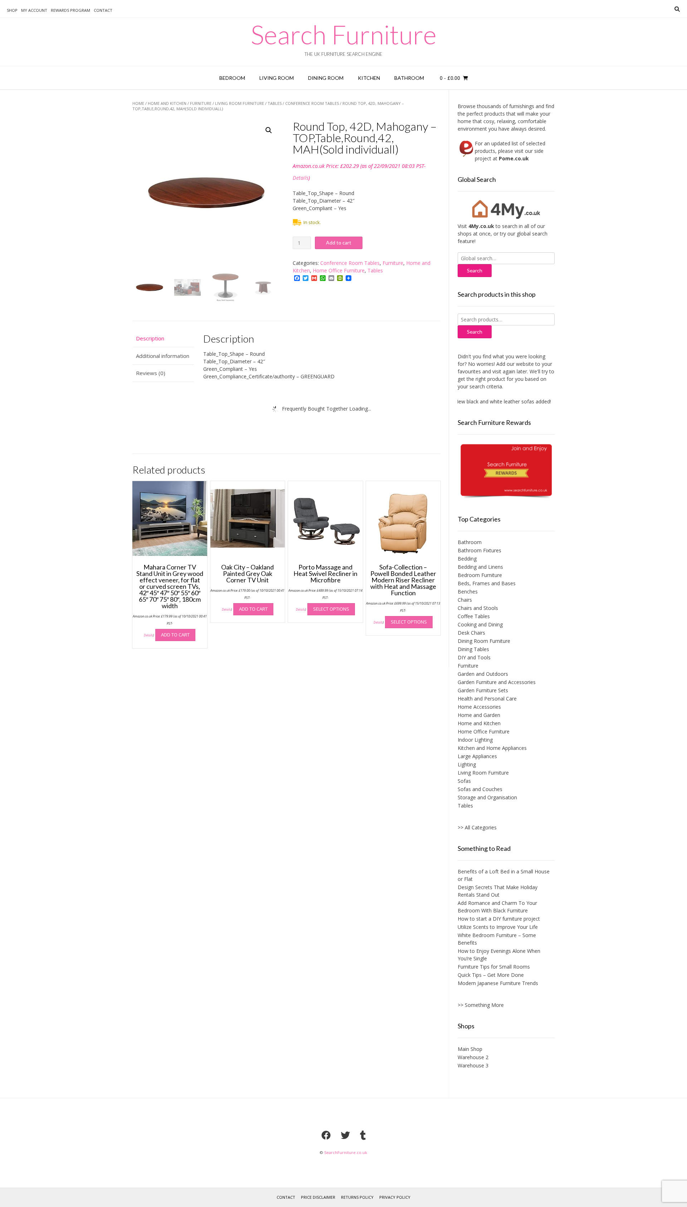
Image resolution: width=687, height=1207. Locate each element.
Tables (275, 103)
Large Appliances (477, 756)
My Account (34, 10)
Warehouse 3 (473, 1065)
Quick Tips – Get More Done (491, 974)
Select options (331, 609)
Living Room (276, 78)
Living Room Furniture (239, 103)
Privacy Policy (394, 1197)
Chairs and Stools (478, 608)
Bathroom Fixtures (479, 550)
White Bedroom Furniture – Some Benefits (497, 939)
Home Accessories (479, 706)
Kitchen (369, 78)
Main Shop (470, 1049)
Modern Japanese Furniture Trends (498, 983)
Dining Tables (473, 649)
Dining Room (326, 78)
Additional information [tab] (162, 355)
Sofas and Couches (480, 789)
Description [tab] (150, 338)
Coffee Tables (474, 616)
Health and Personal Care (487, 698)
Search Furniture (344, 34)
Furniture (200, 103)
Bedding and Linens (480, 566)
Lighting (467, 764)
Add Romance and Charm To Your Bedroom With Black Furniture (497, 907)
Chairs (465, 599)
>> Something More (481, 1005)
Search (474, 332)
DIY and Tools (474, 657)
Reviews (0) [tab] (150, 373)
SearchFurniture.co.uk (345, 1152)
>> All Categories (477, 827)
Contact (103, 10)
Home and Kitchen (167, 103)
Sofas (464, 780)
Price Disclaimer (318, 1197)
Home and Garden (479, 715)
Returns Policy (357, 1197)
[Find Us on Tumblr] (363, 1135)
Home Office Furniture (339, 270)
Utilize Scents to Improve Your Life (498, 927)
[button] (268, 130)
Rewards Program (70, 10)
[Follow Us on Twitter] (345, 1135)
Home (138, 103)
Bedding (467, 558)
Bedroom (232, 78)
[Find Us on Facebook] (326, 1135)
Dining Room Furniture (484, 641)
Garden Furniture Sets (483, 690)
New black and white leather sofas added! (487, 401)
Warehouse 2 (473, 1057)
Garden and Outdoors (483, 673)
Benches (468, 591)
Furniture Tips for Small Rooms (494, 966)
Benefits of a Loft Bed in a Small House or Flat (504, 875)
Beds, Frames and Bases (487, 583)
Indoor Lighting (475, 739)
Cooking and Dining (480, 624)
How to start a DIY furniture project (499, 918)
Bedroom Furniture (480, 575)
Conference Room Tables (312, 103)
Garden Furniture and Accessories (497, 682)
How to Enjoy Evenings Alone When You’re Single (499, 954)
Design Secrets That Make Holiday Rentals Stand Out (497, 891)
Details (300, 177)
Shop (12, 10)
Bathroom (409, 78)
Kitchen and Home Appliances (492, 748)
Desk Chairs (471, 632)
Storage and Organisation (487, 797)
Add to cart (338, 242)
